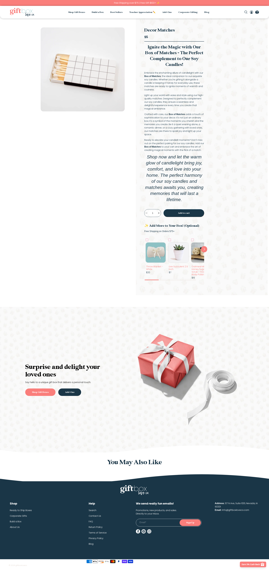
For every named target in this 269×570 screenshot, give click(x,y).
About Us (15, 527)
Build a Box (98, 12)
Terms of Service (98, 532)
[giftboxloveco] (22, 12)
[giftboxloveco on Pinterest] (144, 531)
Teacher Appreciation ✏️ (142, 12)
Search (92, 510)
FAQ (91, 521)
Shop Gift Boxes (76, 12)
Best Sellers (116, 12)
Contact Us (95, 516)
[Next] (204, 249)
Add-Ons (167, 12)
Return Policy (96, 527)
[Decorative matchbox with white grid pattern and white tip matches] (83, 69)
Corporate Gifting (188, 12)
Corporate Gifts (18, 516)
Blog (206, 12)
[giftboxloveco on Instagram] (149, 531)
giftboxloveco (21, 565)
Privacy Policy (96, 538)
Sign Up (190, 522)
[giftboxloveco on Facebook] (138, 531)
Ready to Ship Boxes (21, 510)
